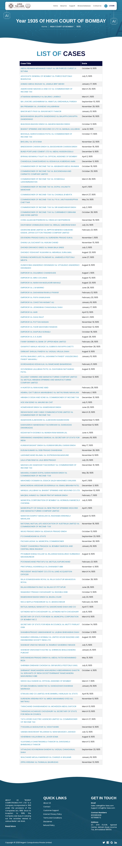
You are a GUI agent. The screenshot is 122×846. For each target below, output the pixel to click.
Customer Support (51, 810)
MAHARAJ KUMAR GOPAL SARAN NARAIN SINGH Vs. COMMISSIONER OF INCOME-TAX (44, 474)
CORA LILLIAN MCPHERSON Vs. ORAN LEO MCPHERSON (45, 220)
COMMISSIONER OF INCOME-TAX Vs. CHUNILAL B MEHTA (46, 194)
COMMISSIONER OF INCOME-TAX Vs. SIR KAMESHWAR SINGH (48, 207)
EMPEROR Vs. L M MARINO (32, 287)
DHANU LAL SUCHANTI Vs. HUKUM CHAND (39, 242)
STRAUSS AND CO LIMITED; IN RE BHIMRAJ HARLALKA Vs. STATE (49, 693)
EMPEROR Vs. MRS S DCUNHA (34, 277)
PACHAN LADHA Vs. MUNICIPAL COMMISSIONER (42, 541)
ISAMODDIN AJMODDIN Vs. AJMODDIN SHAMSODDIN (45, 420)
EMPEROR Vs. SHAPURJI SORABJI (35, 331)
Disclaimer (47, 822)
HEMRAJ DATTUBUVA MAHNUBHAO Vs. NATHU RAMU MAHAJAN (50, 392)
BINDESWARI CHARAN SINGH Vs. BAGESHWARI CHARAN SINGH (49, 146)
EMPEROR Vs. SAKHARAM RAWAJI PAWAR (40, 292)
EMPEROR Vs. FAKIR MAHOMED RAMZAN (39, 327)
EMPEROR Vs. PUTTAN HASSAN (34, 322)
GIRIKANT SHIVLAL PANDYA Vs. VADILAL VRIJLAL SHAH (45, 351)
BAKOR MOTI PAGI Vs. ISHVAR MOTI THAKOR (41, 111)
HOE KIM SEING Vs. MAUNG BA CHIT (37, 402)
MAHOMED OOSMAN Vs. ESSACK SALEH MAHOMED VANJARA (48, 480)
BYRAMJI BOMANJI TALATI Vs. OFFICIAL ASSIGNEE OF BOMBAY (49, 156)
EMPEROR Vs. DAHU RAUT (32, 317)
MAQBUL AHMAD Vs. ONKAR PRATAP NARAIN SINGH (44, 495)
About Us (63, 6)
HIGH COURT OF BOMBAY (62, 26)
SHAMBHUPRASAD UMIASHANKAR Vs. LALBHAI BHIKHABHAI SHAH (50, 632)
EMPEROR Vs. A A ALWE (31, 336)
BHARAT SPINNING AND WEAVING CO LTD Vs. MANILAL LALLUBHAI (50, 129)
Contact (46, 807)
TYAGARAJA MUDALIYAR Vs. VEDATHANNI (40, 727)
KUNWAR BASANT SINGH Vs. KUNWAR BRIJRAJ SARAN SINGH (48, 445)
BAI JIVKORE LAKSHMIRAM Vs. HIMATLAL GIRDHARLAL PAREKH (49, 101)
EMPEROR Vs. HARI (29, 312)
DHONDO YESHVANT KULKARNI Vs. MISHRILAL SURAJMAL (46, 252)
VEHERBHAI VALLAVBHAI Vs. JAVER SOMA (39, 736)
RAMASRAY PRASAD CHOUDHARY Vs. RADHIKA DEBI (44, 592)
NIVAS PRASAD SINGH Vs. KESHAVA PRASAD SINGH (44, 531)
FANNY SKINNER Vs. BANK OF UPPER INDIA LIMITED (43, 341)
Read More (10, 826)
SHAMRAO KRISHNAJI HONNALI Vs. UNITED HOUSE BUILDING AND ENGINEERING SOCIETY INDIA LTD (50, 638)
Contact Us (97, 6)
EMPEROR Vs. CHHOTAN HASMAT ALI (37, 302)
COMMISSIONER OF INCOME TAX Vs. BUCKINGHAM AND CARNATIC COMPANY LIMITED (46, 172)
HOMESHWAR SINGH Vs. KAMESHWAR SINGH (41, 407)
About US (47, 803)
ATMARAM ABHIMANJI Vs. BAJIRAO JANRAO (41, 96)
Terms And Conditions (52, 818)
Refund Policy (49, 825)
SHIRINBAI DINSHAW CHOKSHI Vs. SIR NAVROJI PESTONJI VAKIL (49, 665)
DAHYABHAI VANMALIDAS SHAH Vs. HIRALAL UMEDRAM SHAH (48, 225)
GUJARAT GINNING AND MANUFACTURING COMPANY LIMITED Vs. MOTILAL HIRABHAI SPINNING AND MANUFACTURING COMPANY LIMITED (49, 380)
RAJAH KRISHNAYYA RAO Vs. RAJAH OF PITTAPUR (43, 587)
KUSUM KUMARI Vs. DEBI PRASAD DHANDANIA (41, 450)
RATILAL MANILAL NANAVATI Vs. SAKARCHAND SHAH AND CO (48, 606)
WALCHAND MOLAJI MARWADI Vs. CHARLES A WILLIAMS (46, 757)
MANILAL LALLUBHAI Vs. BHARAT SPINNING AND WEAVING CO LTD (50, 490)
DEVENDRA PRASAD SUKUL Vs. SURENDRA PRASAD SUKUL (47, 237)
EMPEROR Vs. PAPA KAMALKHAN (35, 297)
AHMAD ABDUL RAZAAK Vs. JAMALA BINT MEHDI (42, 84)
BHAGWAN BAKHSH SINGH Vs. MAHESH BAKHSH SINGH (45, 124)
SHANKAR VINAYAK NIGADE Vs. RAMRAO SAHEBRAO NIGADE (48, 645)
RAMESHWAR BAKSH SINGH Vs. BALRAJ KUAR (41, 597)
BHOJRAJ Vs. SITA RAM (31, 141)
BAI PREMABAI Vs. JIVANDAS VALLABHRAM (40, 106)
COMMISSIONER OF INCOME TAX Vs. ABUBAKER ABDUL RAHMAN (50, 166)
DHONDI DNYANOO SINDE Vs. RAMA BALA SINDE (42, 247)
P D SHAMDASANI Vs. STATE (33, 536)
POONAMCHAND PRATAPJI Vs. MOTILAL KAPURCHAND (45, 561)
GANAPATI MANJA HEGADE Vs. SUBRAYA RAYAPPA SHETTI (47, 346)
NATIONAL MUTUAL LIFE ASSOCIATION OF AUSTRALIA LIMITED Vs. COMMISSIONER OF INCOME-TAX (50, 525)
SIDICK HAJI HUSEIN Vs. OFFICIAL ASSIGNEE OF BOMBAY (46, 681)
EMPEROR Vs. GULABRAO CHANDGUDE (38, 272)
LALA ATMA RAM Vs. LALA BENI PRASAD (38, 460)
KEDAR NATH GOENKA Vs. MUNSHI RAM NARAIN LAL (44, 432)
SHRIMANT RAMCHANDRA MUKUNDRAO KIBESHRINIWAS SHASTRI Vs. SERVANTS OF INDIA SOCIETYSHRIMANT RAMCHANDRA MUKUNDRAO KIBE (50, 673)
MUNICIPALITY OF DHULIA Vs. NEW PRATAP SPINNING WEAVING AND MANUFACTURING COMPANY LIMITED (49, 509)
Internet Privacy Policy (52, 814)
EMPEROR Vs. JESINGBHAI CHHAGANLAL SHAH (41, 307)
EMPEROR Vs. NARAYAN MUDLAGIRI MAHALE (41, 282)
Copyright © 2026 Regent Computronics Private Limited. (28, 842)
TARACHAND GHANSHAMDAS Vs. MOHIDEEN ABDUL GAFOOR (48, 706)
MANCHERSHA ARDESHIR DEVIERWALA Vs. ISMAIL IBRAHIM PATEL (50, 485)
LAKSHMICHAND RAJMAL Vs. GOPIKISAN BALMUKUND (45, 455)
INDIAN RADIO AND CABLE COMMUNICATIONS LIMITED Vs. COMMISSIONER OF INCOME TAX (47, 413)
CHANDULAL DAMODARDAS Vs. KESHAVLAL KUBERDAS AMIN (48, 161)
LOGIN (111, 6)
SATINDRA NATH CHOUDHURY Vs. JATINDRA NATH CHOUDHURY (50, 611)
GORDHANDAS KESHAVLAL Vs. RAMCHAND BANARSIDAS (46, 364)
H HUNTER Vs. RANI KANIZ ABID (34, 387)
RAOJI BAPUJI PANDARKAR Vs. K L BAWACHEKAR (43, 602)
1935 (78, 26)
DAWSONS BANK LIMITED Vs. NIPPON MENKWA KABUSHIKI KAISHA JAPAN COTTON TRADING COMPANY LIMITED (47, 231)
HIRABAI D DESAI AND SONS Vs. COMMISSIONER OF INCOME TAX (50, 397)
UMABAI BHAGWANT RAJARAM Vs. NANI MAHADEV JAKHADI (48, 731)
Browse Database (84, 6)
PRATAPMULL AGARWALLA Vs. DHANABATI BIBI (42, 566)
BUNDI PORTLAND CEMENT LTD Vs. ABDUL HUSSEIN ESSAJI (47, 151)
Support (72, 6)
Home (55, 6)
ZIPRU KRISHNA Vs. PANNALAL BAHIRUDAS (39, 762)
